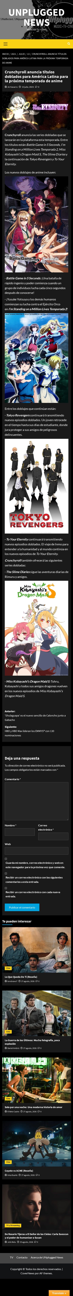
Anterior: (35, 716)
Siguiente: (29, 731)
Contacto (22, 1257)
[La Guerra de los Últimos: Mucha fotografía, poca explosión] (36, 1013)
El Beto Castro (13, 1111)
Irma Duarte (12, 1175)
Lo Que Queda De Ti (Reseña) (21, 977)
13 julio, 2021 (28, 87)
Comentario (13, 779)
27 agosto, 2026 (27, 981)
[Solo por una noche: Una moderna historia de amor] (36, 1080)
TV (11, 1257)
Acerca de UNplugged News (47, 1257)
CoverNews (27, 1273)
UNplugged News (36, 17)
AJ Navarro (13, 87)
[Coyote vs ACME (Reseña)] (36, 1144)
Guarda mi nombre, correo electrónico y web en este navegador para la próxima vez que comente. (35, 865)
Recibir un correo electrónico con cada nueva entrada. (33, 894)
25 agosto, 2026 (26, 1242)
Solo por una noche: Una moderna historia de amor (33, 1107)
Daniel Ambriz (13, 1048)
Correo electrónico (46, 827)
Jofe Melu (11, 1242)
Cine (8, 968)
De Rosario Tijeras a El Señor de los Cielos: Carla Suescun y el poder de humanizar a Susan (36, 1236)
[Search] (69, 44)
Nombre (10, 825)
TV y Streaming (13, 1225)
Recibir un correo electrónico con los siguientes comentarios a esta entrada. (34, 879)
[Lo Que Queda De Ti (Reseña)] (36, 950)
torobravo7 (12, 981)
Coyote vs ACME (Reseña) (19, 1171)
